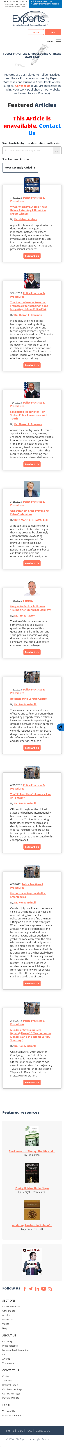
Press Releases (10, 1345)
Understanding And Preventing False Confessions (29, 512)
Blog (4, 1328)
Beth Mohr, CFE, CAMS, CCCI (31, 520)
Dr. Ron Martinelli (25, 704)
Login (36, 32)
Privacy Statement (11, 1415)
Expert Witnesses (11, 1306)
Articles (6, 1315)
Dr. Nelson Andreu (25, 219)
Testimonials (9, 1363)
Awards (6, 1358)
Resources (7, 1319)
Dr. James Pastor (24, 615)
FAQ (4, 1354)
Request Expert (10, 1384)
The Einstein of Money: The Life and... (32, 1151)
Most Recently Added (18, 167)
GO (57, 150)
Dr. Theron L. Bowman (28, 315)
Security (28, 600)
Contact (6, 1376)
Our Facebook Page (12, 1389)
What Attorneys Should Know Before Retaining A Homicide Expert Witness (28, 210)
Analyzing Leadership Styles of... (32, 1225)
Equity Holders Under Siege (32, 1188)
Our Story (7, 1341)
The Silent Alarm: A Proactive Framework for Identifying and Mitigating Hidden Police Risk (29, 306)
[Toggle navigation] (58, 41)
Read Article (32, 255)
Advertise (7, 1380)
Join (53, 32)
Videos (5, 1323)
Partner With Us (10, 1397)
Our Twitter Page (11, 1393)
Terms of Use (9, 1411)
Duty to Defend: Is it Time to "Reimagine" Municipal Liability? (30, 608)
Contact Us (22, 86)
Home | (11, 1430)
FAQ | (30, 1430)
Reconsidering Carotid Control (29, 698)
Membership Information (15, 1350)
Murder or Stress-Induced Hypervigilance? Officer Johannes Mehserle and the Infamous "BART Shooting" (31, 1035)
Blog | (21, 1430)
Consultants (8, 1310)
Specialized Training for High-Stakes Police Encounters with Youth (29, 415)
